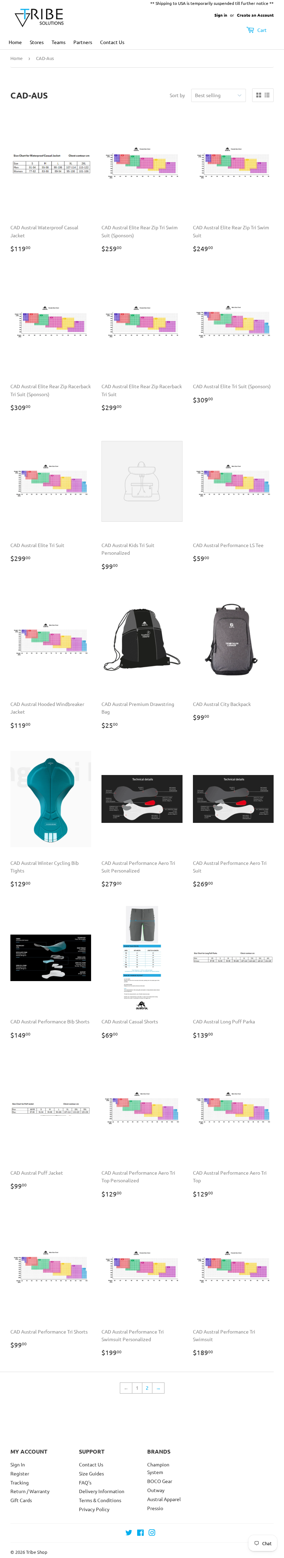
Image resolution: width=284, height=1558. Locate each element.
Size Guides (91, 1473)
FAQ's (85, 1482)
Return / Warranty (30, 1491)
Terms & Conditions (100, 1500)
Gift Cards (21, 1500)
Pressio (155, 1508)
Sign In (17, 1464)
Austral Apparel (164, 1499)
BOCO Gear (159, 1481)
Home (15, 42)
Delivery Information (101, 1491)
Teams (58, 42)
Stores (37, 42)
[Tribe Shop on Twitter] (128, 1533)
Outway (156, 1490)
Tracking (19, 1482)
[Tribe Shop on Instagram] (152, 1533)
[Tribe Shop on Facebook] (140, 1533)
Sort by (177, 95)
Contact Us (112, 42)
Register (19, 1473)
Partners (82, 42)
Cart (261, 30)
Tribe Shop (36, 1552)
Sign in (220, 15)
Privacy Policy (94, 1509)
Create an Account (255, 15)
